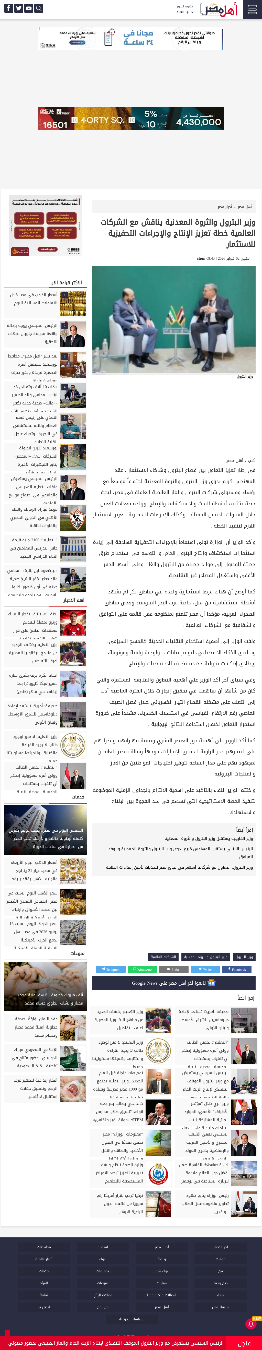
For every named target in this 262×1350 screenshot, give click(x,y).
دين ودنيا (221, 1283)
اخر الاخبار (220, 1247)
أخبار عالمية (43, 1259)
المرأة (44, 1283)
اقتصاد (103, 1247)
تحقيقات (102, 1271)
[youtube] (28, 8)
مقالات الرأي (102, 1295)
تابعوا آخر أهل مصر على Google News (170, 983)
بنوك (102, 1259)
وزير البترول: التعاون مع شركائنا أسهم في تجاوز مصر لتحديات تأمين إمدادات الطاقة (179, 867)
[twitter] (18, 8)
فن (220, 1271)
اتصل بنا (44, 1307)
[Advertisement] (174, 418)
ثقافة (44, 1295)
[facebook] (8, 8)
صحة (220, 1295)
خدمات (44, 1271)
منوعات (102, 1283)
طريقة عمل (220, 1307)
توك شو (162, 1271)
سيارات (162, 1283)
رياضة (162, 1259)
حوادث (220, 1259)
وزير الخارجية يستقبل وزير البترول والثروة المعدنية (209, 838)
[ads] (131, 38)
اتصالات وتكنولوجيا (161, 1295)
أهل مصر (234, 460)
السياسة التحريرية (132, 1319)
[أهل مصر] (218, 10)
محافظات (44, 1247)
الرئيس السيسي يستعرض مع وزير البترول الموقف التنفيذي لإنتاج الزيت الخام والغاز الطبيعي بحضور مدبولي (116, 1343)
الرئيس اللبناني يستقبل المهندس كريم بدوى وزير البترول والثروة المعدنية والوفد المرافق (180, 853)
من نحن (102, 1307)
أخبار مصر (162, 1247)
